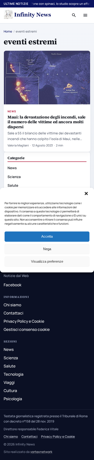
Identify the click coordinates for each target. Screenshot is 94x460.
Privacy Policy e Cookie (24, 321)
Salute (13, 185)
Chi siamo (12, 304)
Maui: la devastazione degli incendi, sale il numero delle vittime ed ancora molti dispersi (47, 121)
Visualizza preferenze (47, 261)
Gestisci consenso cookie (27, 329)
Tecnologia (14, 374)
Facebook (12, 284)
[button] (86, 194)
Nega (47, 249)
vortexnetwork (41, 452)
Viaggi (9, 382)
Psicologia (13, 398)
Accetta (47, 236)
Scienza (14, 176)
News (12, 111)
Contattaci (13, 313)
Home (8, 31)
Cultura (10, 390)
